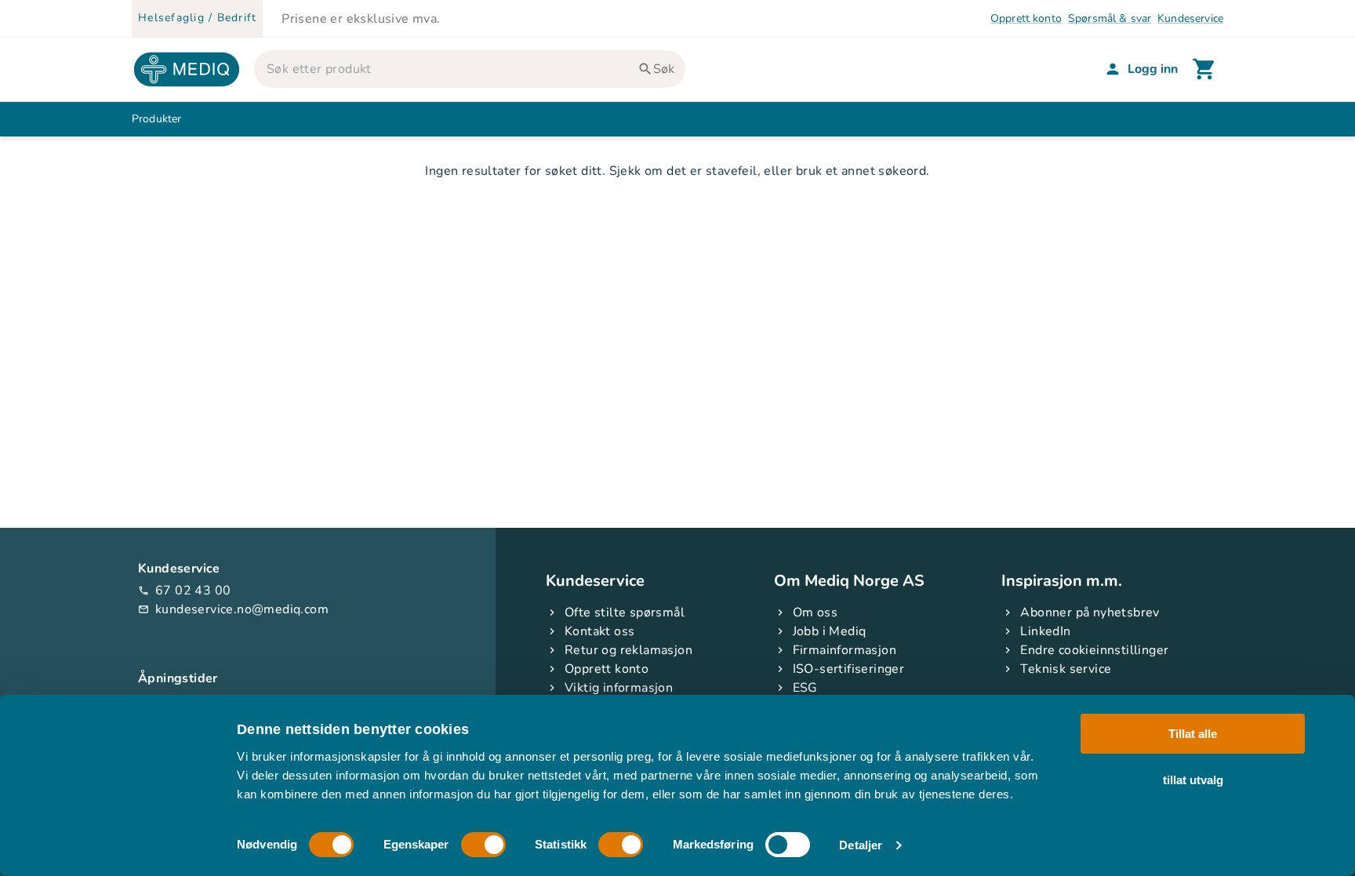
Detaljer (860, 845)
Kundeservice (1190, 18)
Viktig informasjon (619, 687)
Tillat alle (1192, 733)
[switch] (483, 844)
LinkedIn (1045, 631)
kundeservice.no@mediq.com (233, 609)
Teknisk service (1065, 669)
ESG (805, 687)
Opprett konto (1026, 18)
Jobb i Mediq (829, 631)
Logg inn (1153, 69)
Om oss (815, 612)
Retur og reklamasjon (628, 650)
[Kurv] (1204, 69)
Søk (663, 69)
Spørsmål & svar (1109, 18)
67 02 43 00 (184, 590)
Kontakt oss (599, 631)
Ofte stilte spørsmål (625, 612)
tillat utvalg (1193, 779)
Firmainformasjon (844, 650)
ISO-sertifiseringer (849, 669)
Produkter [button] (156, 118)
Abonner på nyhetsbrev (1089, 612)
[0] (1204, 69)
